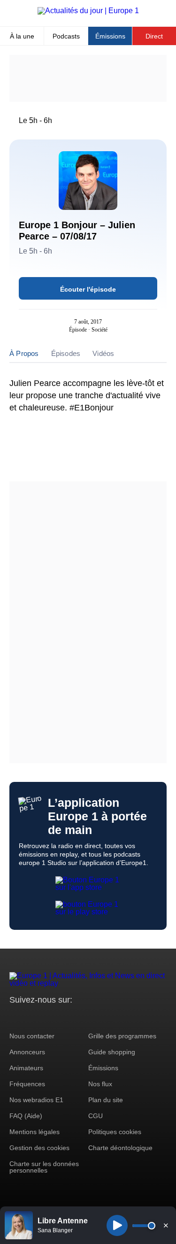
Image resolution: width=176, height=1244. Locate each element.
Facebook (47, 1017)
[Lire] (117, 1225)
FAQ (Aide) (25, 1116)
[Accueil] (88, 11)
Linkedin (95, 1017)
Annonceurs (27, 1052)
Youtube (63, 1017)
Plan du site (105, 1100)
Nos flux (100, 1084)
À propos (24, 353)
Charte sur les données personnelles (44, 1167)
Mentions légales (34, 1132)
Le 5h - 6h (35, 120)
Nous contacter (31, 1036)
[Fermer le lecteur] (165, 1225)
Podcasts (66, 36)
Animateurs (26, 1068)
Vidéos (103, 353)
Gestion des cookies (39, 1147)
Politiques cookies (114, 1132)
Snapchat (79, 1017)
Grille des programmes (122, 1036)
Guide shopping (111, 1052)
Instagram (31, 1017)
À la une (22, 36)
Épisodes (66, 353)
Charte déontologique (120, 1147)
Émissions (110, 36)
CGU (95, 1116)
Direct (154, 36)
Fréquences (27, 1084)
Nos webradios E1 (36, 1100)
